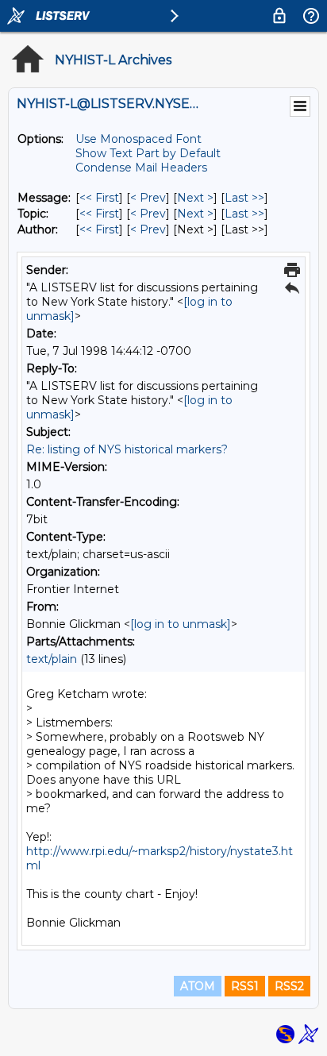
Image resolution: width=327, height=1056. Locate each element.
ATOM (197, 986)
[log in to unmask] (180, 624)
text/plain (51, 659)
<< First (99, 198)
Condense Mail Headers (141, 167)
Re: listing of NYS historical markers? (127, 449)
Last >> (244, 198)
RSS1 (245, 986)
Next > (195, 198)
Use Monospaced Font (138, 139)
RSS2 (289, 986)
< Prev (148, 198)
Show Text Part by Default (148, 153)
